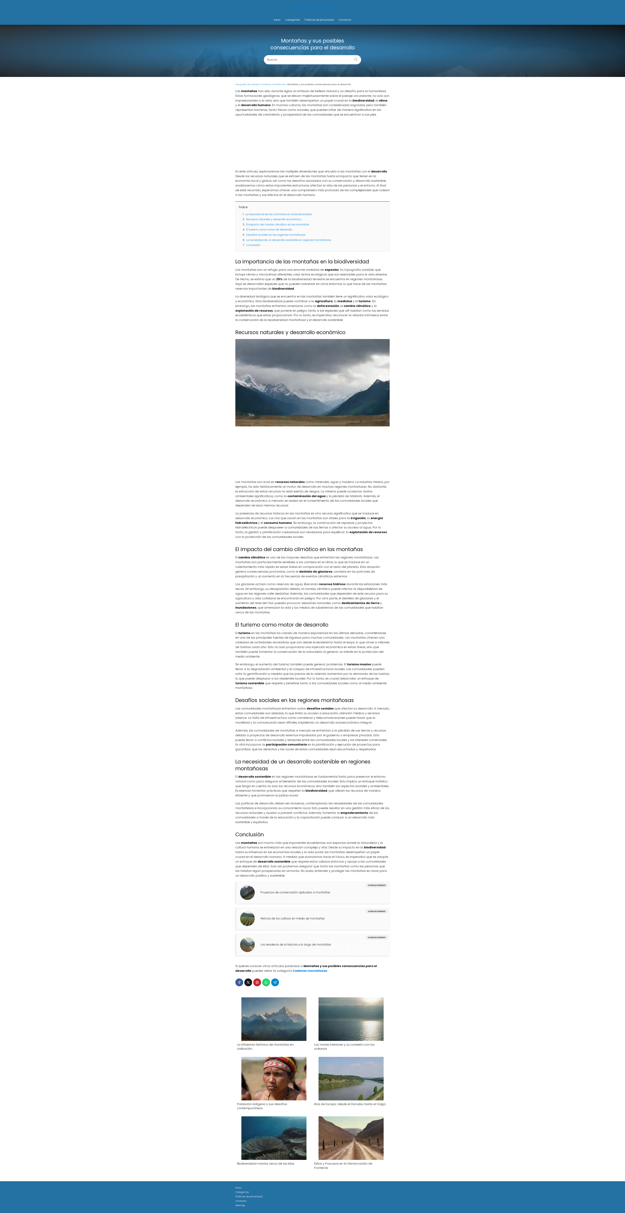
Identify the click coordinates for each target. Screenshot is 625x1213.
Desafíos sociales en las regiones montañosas (276, 235)
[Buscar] (354, 58)
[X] (248, 982)
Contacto (345, 20)
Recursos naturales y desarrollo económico (273, 219)
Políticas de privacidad (319, 20)
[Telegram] (275, 982)
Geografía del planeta (312, 7)
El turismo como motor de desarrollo (269, 229)
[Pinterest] (257, 982)
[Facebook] (239, 982)
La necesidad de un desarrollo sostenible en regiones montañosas (288, 240)
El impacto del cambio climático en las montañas (277, 224)
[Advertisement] (312, 143)
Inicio (277, 20)
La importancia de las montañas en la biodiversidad (278, 214)
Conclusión (253, 245)
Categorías (292, 20)
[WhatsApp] (266, 982)
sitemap (240, 1205)
